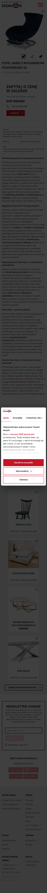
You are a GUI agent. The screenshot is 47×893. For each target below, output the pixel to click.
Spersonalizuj (22, 471)
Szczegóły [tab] (17, 418)
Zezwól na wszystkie (23, 462)
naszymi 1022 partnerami (22, 434)
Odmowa (23, 480)
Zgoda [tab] (6, 418)
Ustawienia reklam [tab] (34, 418)
